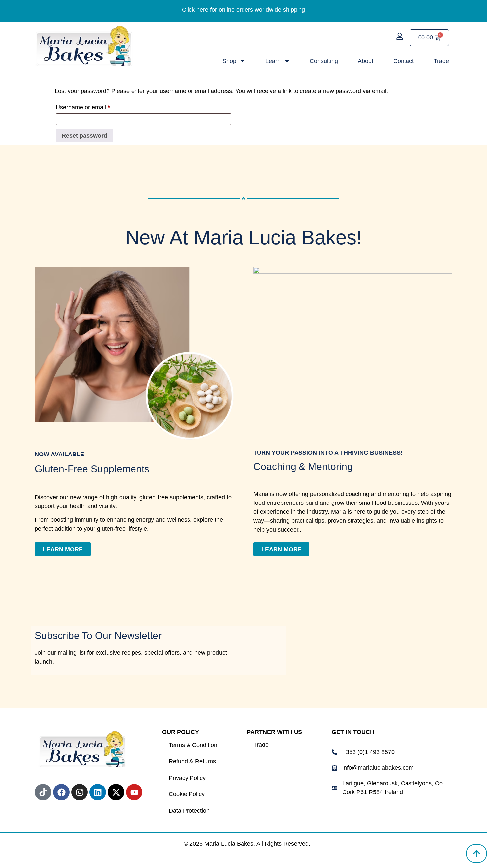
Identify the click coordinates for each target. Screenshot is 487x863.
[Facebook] (61, 792)
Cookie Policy (187, 794)
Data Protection (189, 810)
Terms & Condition (193, 745)
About (365, 61)
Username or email (95, 106)
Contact (403, 61)
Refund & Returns (192, 761)
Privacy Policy (187, 778)
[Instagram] (79, 792)
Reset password (84, 135)
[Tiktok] (43, 792)
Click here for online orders (243, 9)
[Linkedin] (97, 792)
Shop (229, 61)
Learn (273, 61)
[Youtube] (134, 792)
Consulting (324, 61)
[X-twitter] (116, 792)
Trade (441, 61)
